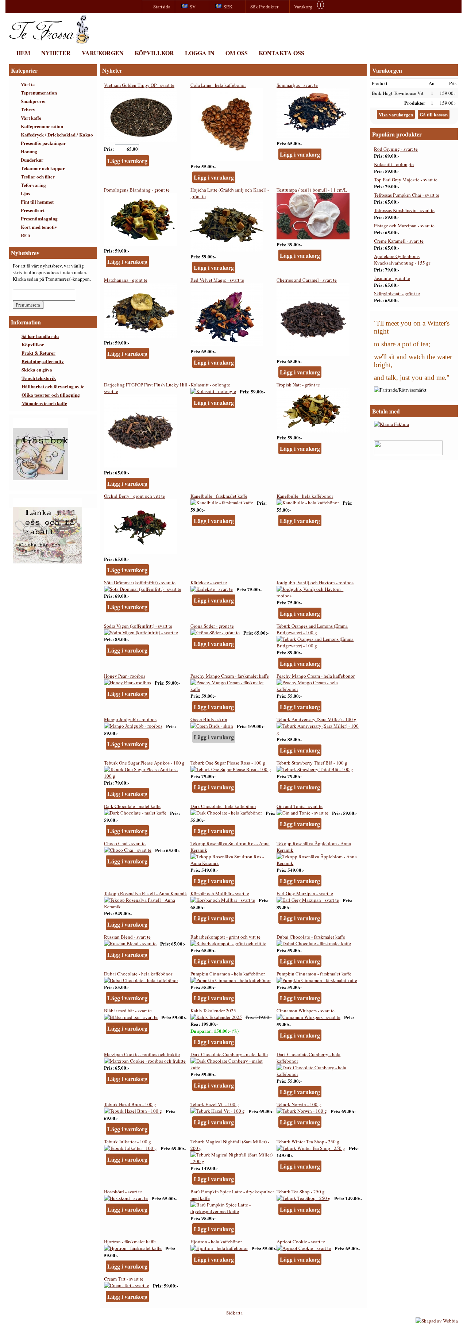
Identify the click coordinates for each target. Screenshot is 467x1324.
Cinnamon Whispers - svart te (306, 1010)
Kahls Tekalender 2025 (213, 1010)
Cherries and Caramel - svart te (307, 280)
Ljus (25, 193)
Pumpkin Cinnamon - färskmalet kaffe (314, 973)
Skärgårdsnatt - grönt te (397, 293)
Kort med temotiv (39, 226)
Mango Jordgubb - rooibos (130, 719)
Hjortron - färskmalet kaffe (130, 1241)
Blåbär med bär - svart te (128, 1010)
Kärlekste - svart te (208, 582)
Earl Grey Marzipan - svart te (305, 893)
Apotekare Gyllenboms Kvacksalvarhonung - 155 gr (402, 259)
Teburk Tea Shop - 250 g (301, 1191)
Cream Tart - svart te (123, 1278)
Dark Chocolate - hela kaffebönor (223, 806)
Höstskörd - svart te (123, 1191)
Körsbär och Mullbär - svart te (219, 893)
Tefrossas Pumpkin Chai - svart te (406, 195)
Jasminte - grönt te (392, 278)
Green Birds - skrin (208, 719)
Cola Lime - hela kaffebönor (218, 85)
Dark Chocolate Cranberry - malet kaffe (229, 1054)
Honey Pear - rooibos (124, 676)
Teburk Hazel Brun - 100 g (130, 1104)
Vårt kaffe (31, 117)
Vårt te (28, 84)
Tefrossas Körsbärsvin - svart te (404, 210)
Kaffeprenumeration (42, 126)
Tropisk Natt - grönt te (298, 384)
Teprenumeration (39, 92)
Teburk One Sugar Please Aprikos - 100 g (144, 762)
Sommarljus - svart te (297, 85)
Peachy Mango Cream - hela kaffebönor (316, 676)
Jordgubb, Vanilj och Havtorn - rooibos (315, 582)
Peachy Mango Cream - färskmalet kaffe (229, 676)
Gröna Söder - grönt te (212, 626)
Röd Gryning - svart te (396, 149)
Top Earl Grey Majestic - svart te (405, 179)
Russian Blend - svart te (127, 937)
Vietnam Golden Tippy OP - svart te (139, 85)
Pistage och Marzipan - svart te (404, 225)
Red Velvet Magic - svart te (217, 280)
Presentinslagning (39, 218)
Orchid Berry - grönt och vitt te (134, 496)
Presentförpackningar (43, 142)
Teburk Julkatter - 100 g (127, 1141)
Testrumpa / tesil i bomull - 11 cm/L (312, 189)
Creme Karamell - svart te (399, 241)
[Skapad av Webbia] (437, 1320)
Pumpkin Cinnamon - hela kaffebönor (227, 973)
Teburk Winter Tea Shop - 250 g (308, 1141)
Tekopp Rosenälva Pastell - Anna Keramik (145, 893)
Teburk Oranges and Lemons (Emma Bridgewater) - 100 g (312, 629)
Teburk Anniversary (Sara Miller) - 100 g (316, 719)
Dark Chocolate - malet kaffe (132, 806)
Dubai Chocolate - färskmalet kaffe (311, 937)
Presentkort (33, 210)
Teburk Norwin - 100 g (299, 1104)
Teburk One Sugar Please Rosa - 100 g (227, 762)
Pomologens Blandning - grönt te (137, 189)
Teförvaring (33, 184)
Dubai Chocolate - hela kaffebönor (138, 973)
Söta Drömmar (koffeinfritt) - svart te (139, 582)
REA (26, 235)
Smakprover (33, 100)
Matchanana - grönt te (125, 280)
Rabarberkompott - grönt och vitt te (225, 937)
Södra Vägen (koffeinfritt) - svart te (138, 626)
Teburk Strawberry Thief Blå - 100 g (312, 762)
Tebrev (28, 109)
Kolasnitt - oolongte (210, 384)
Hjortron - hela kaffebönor (216, 1241)
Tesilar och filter (38, 176)
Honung (29, 151)
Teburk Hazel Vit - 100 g (214, 1104)
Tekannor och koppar (43, 168)
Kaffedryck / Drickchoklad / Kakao (57, 134)
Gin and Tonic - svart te (300, 806)
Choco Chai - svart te (125, 843)
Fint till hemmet (37, 201)
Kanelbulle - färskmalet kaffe (218, 496)
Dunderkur (32, 159)
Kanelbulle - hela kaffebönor (305, 496)
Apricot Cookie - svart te (301, 1241)
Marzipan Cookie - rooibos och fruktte (142, 1054)
